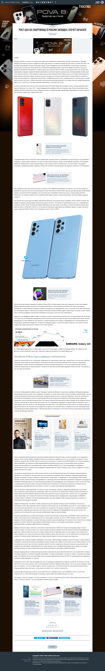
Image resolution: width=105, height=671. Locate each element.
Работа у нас (27, 661)
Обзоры (13, 2)
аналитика (46, 631)
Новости (7, 2)
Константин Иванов (80, 434)
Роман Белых (38, 434)
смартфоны (58, 631)
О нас (29, 658)
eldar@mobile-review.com (53, 627)
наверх (52, 647)
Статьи (18, 2)
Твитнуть (40, 637)
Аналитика (52, 26)
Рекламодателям (26, 659)
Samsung (25, 2)
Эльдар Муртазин (52, 33)
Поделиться (53, 637)
